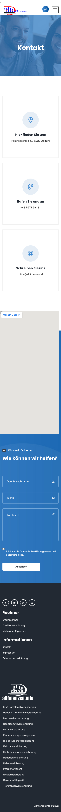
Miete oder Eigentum (14, 631)
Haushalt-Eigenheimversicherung (22, 712)
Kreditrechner (10, 619)
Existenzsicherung (13, 774)
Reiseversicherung (13, 763)
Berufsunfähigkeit (13, 780)
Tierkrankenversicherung (17, 785)
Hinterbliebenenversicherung (19, 752)
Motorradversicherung (16, 718)
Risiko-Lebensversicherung (18, 740)
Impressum (8, 652)
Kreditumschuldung (13, 625)
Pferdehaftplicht (12, 768)
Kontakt (6, 647)
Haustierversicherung (15, 757)
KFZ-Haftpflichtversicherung (19, 707)
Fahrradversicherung (15, 746)
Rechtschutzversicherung (18, 723)
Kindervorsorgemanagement (19, 735)
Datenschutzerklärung (15, 658)
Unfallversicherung (14, 729)
